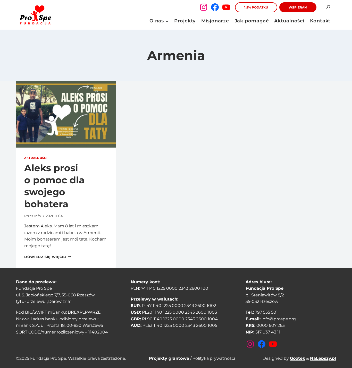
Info (37, 216)
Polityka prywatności (213, 358)
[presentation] (66, 114)
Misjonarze (215, 21)
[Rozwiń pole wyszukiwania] (328, 7)
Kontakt (320, 21)
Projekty (185, 21)
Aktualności (289, 21)
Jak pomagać (252, 21)
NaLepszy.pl (323, 358)
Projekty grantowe (169, 358)
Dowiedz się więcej (47, 257)
